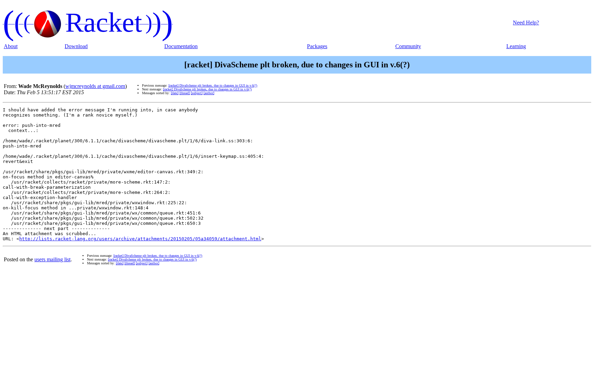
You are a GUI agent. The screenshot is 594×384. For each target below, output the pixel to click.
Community (408, 46)
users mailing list (52, 259)
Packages (317, 46)
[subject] (196, 93)
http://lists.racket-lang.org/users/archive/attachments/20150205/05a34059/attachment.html (140, 238)
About (11, 46)
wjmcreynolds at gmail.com (95, 86)
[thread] (184, 93)
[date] (174, 93)
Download (76, 46)
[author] (209, 93)
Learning (516, 46)
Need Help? (526, 22)
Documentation (181, 46)
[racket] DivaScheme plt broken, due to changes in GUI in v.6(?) (212, 85)
